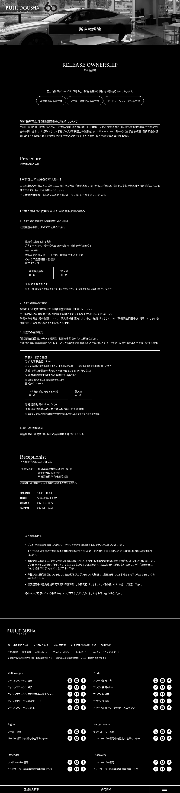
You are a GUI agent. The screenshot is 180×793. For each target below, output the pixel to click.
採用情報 (106, 789)
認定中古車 (60, 645)
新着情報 (26, 652)
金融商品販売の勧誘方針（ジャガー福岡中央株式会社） (81, 657)
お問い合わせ (41, 652)
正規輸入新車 (31, 789)
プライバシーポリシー (61, 652)
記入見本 (64, 273)
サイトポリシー (82, 652)
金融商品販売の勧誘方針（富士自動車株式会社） (30, 657)
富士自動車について (18, 645)
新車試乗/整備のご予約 (83, 645)
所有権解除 (13, 652)
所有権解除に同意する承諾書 (43, 393)
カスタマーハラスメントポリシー (107, 652)
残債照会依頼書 (36, 273)
